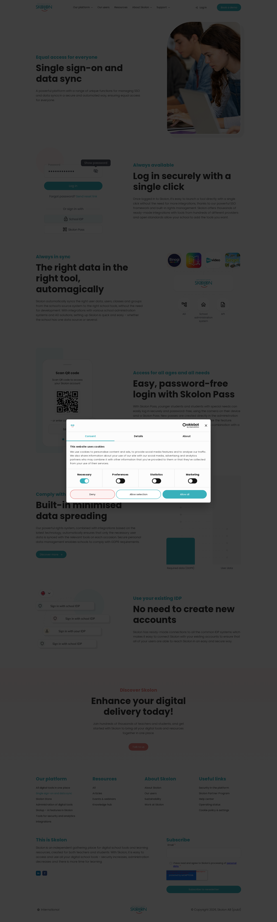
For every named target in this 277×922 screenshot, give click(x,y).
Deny (92, 494)
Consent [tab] (90, 436)
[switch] (120, 480)
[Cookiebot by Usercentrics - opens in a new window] (185, 425)
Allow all (184, 494)
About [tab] (187, 436)
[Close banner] (206, 425)
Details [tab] (138, 436)
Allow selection (138, 494)
